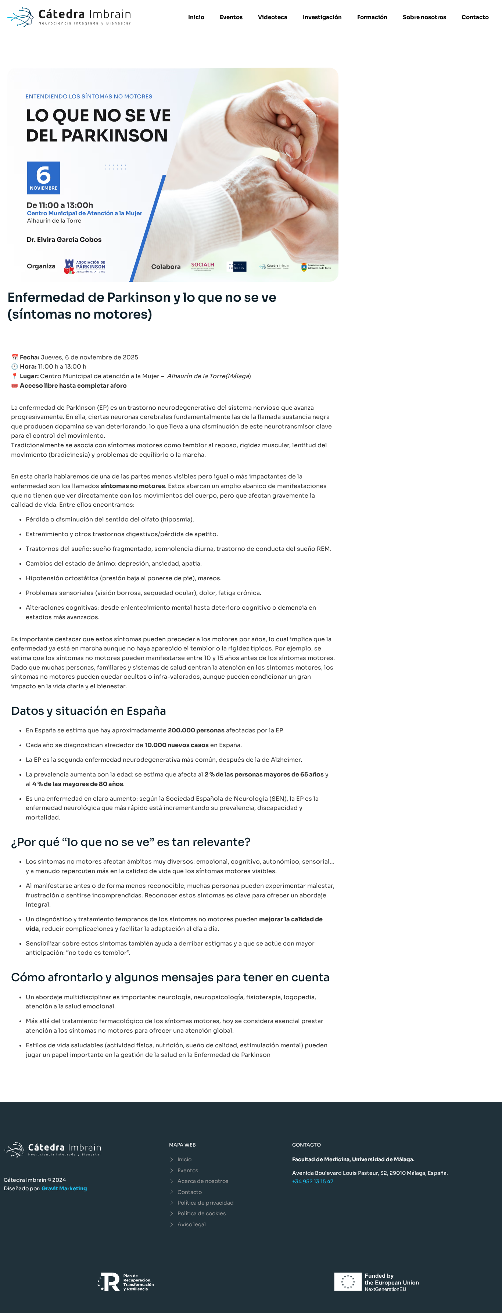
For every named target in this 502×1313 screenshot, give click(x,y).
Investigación (322, 17)
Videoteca (272, 17)
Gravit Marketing (64, 1188)
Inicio (196, 17)
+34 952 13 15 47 (312, 1181)
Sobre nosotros (424, 17)
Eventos (231, 17)
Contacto (475, 17)
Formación (372, 17)
